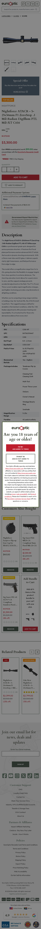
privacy (13, 494)
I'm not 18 (20, 459)
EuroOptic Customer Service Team (18, 499)
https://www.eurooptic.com (14, 468)
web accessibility (21, 494)
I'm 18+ (21, 448)
